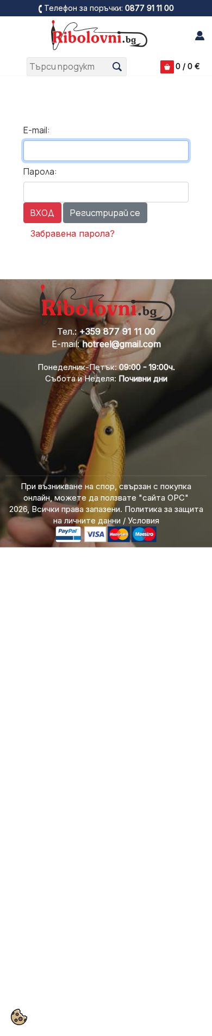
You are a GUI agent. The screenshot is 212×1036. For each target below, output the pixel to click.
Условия (143, 520)
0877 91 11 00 (149, 8)
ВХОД (42, 213)
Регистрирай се (105, 213)
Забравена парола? (72, 233)
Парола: (40, 171)
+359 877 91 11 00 (117, 331)
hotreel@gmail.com (121, 343)
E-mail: (36, 130)
